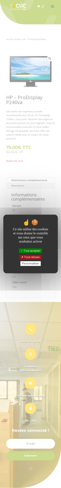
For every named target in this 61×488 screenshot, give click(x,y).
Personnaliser (30, 263)
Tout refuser (31, 257)
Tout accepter (32, 250)
